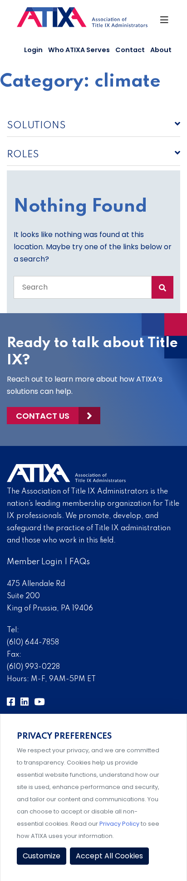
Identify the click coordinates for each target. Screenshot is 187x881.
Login (33, 49)
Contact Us (42, 415)
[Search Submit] (162, 287)
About (161, 49)
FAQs (79, 562)
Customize (41, 856)
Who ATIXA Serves (79, 49)
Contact (130, 49)
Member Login (35, 562)
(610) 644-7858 (33, 642)
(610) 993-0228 (33, 667)
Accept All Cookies (109, 856)
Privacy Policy (119, 824)
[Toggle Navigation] (165, 22)
